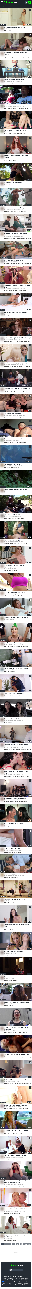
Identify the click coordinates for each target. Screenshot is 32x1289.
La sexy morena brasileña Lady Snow (14, 774)
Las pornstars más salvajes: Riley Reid (15, 875)
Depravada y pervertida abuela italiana (15, 977)
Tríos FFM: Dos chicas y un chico (13, 390)
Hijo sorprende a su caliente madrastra (15, 312)
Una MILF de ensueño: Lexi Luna (13, 850)
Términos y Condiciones (12, 1278)
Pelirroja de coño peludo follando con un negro (17, 338)
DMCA (26, 1279)
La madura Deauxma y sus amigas (14, 56)
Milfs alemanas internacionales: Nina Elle (15, 364)
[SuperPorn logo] (10, 2)
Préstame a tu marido (11, 953)
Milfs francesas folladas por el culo (14, 1030)
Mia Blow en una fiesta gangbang (13, 643)
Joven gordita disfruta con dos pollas (15, 798)
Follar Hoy (16, 6)
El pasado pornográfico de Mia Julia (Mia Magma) (15, 415)
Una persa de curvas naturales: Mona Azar (15, 928)
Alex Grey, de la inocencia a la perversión (15, 1211)
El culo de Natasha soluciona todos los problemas (15, 234)
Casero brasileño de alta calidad (13, 439)
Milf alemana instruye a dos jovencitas (15, 363)
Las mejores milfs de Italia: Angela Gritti (15, 825)
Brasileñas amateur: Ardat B (12, 1081)
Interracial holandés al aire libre (13, 515)
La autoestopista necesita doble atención (16, 1130)
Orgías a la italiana (10, 491)
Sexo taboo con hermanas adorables (14, 1184)
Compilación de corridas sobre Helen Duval (16, 1054)
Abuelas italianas (10, 978)
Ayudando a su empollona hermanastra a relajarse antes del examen (16, 1182)
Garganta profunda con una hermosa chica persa (16, 925)
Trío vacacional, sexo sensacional (14, 951)
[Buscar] (26, 2)
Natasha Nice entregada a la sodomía (14, 236)
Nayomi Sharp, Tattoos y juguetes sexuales (15, 747)
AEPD (24, 1284)
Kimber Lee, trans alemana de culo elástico (15, 720)
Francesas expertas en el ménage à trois (15, 799)
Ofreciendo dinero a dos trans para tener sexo (17, 719)
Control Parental (18, 1284)
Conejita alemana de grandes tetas (14, 899)
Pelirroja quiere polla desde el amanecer (16, 617)
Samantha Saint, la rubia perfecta (14, 1132)
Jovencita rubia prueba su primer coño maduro (15, 53)
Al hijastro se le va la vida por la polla (14, 27)
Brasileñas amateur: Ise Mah (12, 440)
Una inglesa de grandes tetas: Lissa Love (15, 288)
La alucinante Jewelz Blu (11, 261)
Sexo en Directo (7, 6)
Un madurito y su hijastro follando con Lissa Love (17, 286)
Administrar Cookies (20, 1279)
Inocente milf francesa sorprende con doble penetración (17, 1028)
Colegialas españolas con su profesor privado (17, 388)
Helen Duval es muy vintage (12, 1056)
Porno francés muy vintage (12, 464)
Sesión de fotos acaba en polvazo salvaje (16, 1080)
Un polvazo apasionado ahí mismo (14, 693)
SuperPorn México (25, 6)
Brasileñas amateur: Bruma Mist (13, 131)
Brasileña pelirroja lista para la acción (15, 130)
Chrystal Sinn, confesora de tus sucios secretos (15, 106)
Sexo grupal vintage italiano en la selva (15, 489)
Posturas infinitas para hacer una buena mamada (16, 156)
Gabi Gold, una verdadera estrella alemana (15, 1157)
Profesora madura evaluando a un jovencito (17, 668)
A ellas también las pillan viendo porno (14, 81)
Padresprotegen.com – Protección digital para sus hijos (16, 1281)
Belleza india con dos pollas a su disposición (17, 1002)
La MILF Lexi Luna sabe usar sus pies (14, 849)
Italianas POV (9, 184)
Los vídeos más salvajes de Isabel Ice (14, 541)
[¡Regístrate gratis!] (29, 2)
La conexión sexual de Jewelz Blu (13, 260)
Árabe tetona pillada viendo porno (14, 79)
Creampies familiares (11, 568)
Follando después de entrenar (13, 182)
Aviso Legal (20, 1278)
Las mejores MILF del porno (12, 594)
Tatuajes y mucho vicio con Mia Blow (14, 644)
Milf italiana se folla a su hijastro (13, 823)
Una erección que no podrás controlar (15, 1156)
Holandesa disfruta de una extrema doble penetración (16, 745)
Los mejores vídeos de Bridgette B (13, 1106)
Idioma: (16, 1270)
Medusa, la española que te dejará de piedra (15, 695)
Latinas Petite (9, 1238)
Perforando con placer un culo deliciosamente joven (17, 1209)
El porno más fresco (10, 29)
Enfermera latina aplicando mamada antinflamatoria (15, 1236)
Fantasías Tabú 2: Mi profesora (13, 670)
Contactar (4, 1278)
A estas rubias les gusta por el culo (14, 540)
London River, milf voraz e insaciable (14, 209)
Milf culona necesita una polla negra (14, 208)
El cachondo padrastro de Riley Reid (14, 874)
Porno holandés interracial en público (15, 105)
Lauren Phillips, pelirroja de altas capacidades (15, 339)
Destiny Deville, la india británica (13, 1003)
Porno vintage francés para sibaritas (14, 465)
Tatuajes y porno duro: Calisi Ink (13, 516)
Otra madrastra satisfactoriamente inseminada (14, 566)
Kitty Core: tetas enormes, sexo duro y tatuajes (15, 901)
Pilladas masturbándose (11, 314)
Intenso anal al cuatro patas (12, 413)
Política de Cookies (11, 1279)
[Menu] (2, 2)
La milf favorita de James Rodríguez (14, 592)
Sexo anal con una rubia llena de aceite (15, 1105)
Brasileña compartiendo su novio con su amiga (16, 772)
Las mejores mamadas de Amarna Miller (15, 158)
